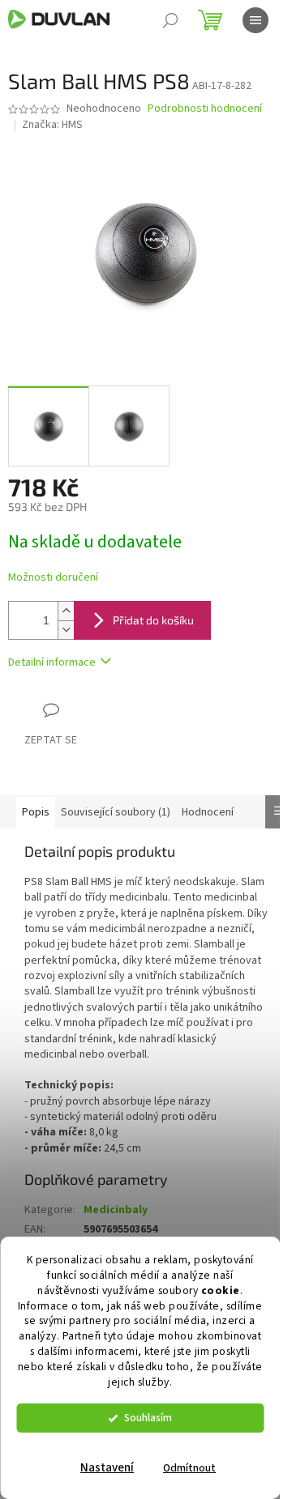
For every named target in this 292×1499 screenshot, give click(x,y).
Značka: (52, 125)
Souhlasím (148, 1417)
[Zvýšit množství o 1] (66, 611)
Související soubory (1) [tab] (115, 812)
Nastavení (107, 1467)
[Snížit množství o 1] (66, 629)
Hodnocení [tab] (208, 812)
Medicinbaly (116, 1210)
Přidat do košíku (153, 620)
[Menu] (255, 20)
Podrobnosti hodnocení (205, 109)
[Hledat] (170, 20)
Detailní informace (52, 662)
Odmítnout (189, 1468)
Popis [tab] (35, 812)
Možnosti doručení (53, 578)
